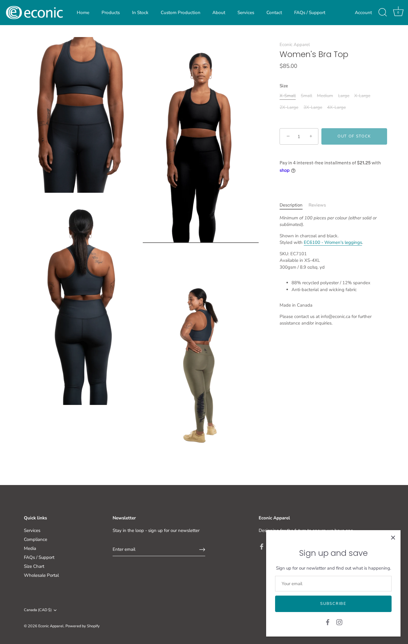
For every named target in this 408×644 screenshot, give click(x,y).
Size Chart (34, 566)
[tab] (294, 205)
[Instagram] (339, 622)
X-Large (362, 96)
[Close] (393, 537)
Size (284, 86)
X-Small (288, 96)
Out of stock (354, 136)
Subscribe (333, 603)
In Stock (140, 13)
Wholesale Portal (41, 575)
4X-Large (336, 107)
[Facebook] (328, 622)
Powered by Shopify (82, 626)
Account (363, 13)
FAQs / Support (309, 13)
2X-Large (289, 107)
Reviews (317, 205)
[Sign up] (202, 550)
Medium (325, 96)
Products (111, 13)
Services (245, 13)
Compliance (35, 539)
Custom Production (180, 13)
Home (83, 13)
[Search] (382, 12)
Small (306, 96)
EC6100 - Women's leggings (333, 243)
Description (291, 205)
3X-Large (312, 107)
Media (30, 548)
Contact (274, 13)
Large (343, 96)
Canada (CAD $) (38, 610)
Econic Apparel (295, 45)
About (218, 13)
